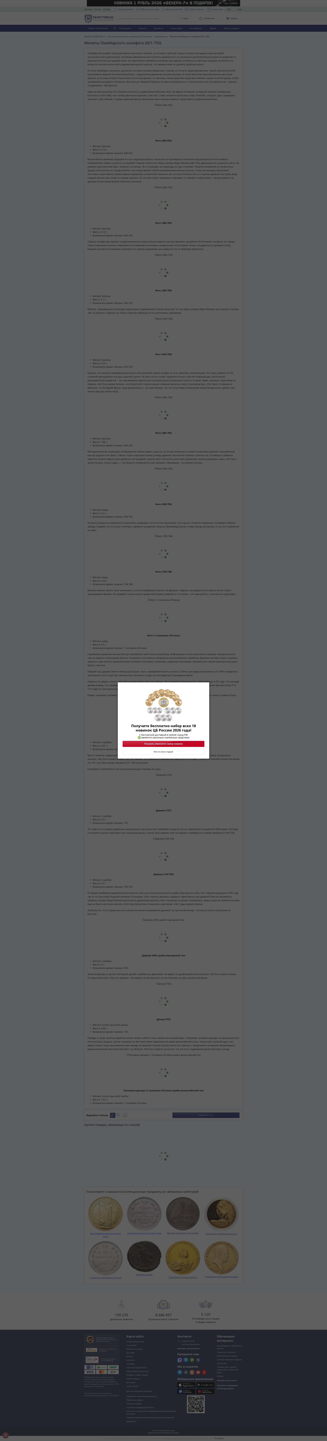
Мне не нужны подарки (163, 752)
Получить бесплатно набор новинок (163, 744)
